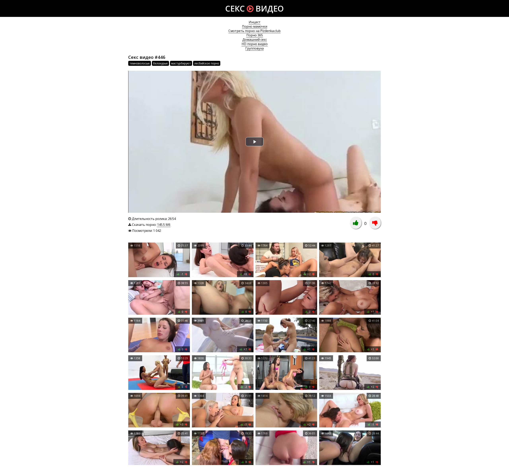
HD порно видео (255, 44)
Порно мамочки (254, 26)
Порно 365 (254, 35)
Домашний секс (254, 39)
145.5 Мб (163, 224)
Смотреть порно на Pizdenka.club (254, 31)
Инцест (254, 22)
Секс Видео (254, 8)
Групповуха (254, 48)
